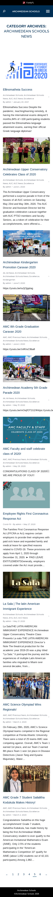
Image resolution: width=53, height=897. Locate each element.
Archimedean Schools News (15, 276)
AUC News (18, 98)
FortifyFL (29, 3)
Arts (11, 617)
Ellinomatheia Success (17, 89)
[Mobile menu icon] (48, 11)
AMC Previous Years (17, 337)
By (7, 102)
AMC (5, 337)
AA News (10, 273)
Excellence (29, 98)
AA (4, 273)
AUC (11, 98)
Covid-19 (7, 524)
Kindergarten (9, 279)
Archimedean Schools (13, 95)
